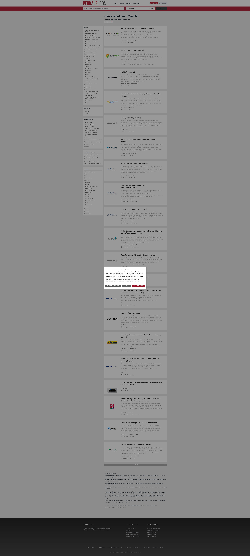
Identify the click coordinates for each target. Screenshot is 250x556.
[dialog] (125, 278)
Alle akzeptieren (138, 285)
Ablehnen (126, 285)
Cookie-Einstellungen (113, 285)
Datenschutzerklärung (136, 281)
